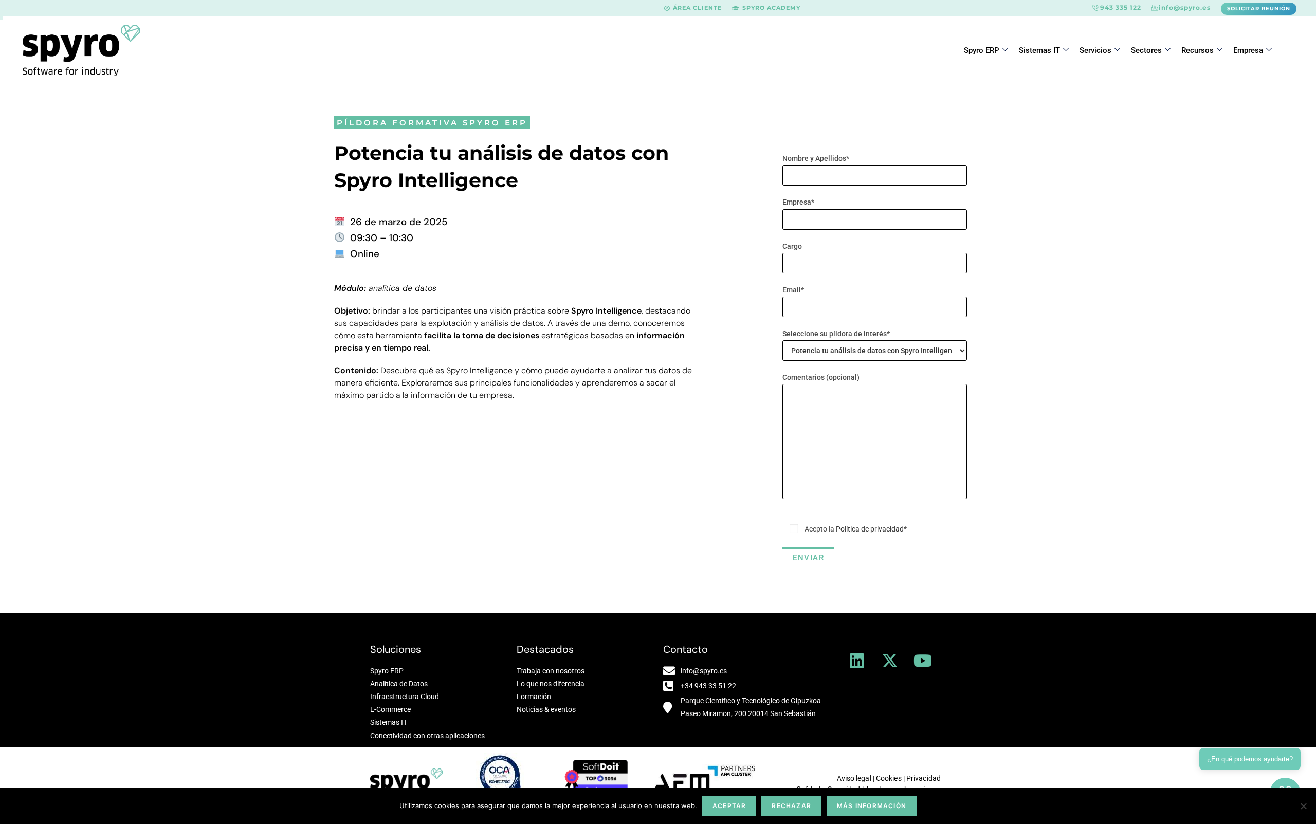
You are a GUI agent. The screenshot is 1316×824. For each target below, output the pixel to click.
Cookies (889, 778)
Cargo (792, 246)
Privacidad (923, 778)
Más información (871, 806)
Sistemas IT (1039, 50)
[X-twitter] (889, 660)
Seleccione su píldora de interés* (836, 333)
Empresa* (798, 202)
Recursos (1197, 50)
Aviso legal (854, 778)
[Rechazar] (1303, 806)
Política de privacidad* (871, 529)
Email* (793, 290)
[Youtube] (922, 660)
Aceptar (729, 806)
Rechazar (791, 806)
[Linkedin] (856, 660)
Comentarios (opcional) (821, 377)
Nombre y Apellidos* (815, 158)
